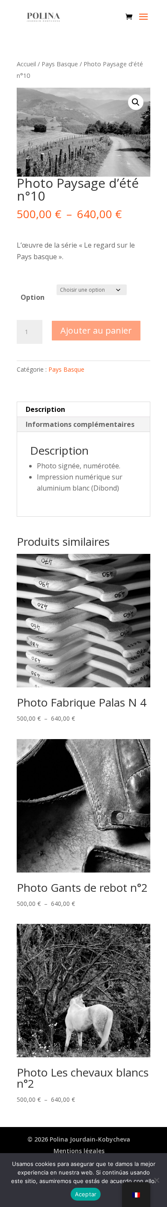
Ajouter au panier (96, 330)
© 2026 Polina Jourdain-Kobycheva (78, 1139)
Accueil (26, 63)
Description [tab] (45, 409)
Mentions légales (79, 1151)
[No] (156, 1180)
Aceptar (86, 1194)
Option (33, 297)
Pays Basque (60, 63)
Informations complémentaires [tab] (80, 424)
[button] (135, 102)
